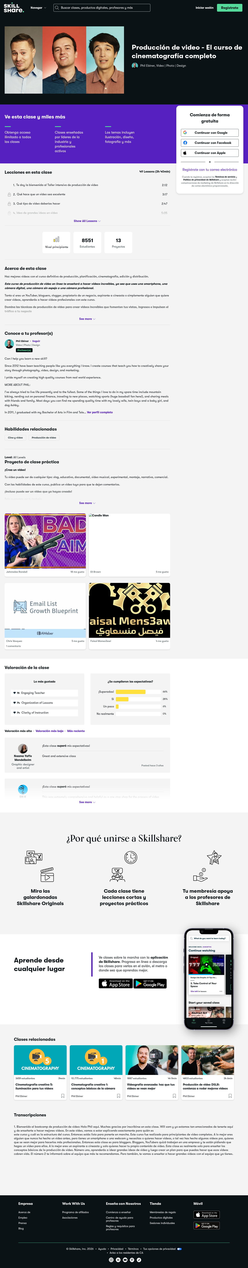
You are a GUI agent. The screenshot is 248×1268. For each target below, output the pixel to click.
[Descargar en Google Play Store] (212, 1226)
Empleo (22, 1217)
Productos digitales (161, 1217)
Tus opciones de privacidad (159, 1248)
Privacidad (117, 1248)
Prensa (22, 1223)
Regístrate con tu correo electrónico (210, 169)
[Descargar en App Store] (212, 1215)
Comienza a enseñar (118, 1212)
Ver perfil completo (100, 412)
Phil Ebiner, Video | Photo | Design (163, 65)
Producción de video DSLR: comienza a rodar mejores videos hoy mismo (205, 1088)
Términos (133, 1248)
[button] (45, 7)
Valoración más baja (49, 731)
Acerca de (24, 1212)
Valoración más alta (18, 731)
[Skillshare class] (40, 1060)
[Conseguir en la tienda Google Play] (151, 984)
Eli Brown (95, 571)
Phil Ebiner (28, 341)
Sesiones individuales (162, 1223)
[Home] (14, 7)
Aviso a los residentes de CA (126, 1252)
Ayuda (102, 1248)
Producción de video (44, 437)
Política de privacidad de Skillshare (201, 180)
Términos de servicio (225, 176)
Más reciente (75, 731)
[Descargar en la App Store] (114, 984)
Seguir (36, 341)
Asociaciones (70, 1217)
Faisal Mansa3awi (100, 641)
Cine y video (15, 437)
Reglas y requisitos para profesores (120, 1228)
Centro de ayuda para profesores (119, 1219)
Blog (21, 1228)
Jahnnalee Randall (16, 571)
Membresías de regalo (163, 1212)
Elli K (23, 797)
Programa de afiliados (75, 1212)
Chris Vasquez (14, 641)
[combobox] (101, 8)
